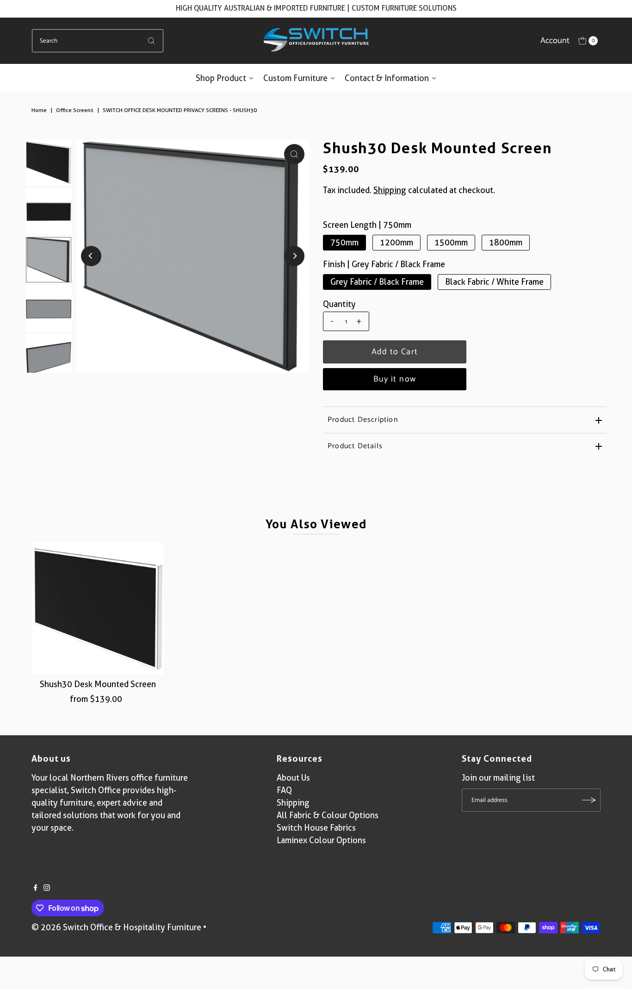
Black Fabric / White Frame (494, 282)
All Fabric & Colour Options (327, 815)
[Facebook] (35, 888)
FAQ (284, 790)
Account (555, 41)
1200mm (396, 242)
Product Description (363, 419)
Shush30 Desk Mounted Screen (98, 684)
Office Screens (74, 109)
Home (39, 109)
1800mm (505, 242)
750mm (344, 242)
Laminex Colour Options (321, 840)
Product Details (355, 446)
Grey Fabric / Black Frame (377, 282)
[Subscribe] (589, 800)
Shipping (389, 190)
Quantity (339, 304)
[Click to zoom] (294, 154)
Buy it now (394, 379)
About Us (293, 777)
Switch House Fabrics (316, 828)
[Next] (294, 256)
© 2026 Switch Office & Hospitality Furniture (116, 927)
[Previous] (91, 256)
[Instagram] (46, 888)
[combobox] (98, 40)
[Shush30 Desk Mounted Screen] (98, 608)
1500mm (451, 242)
